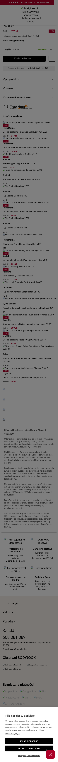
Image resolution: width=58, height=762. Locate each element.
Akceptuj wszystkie (29, 748)
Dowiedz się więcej (12, 733)
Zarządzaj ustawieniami (29, 756)
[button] (50, 754)
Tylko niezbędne (29, 741)
